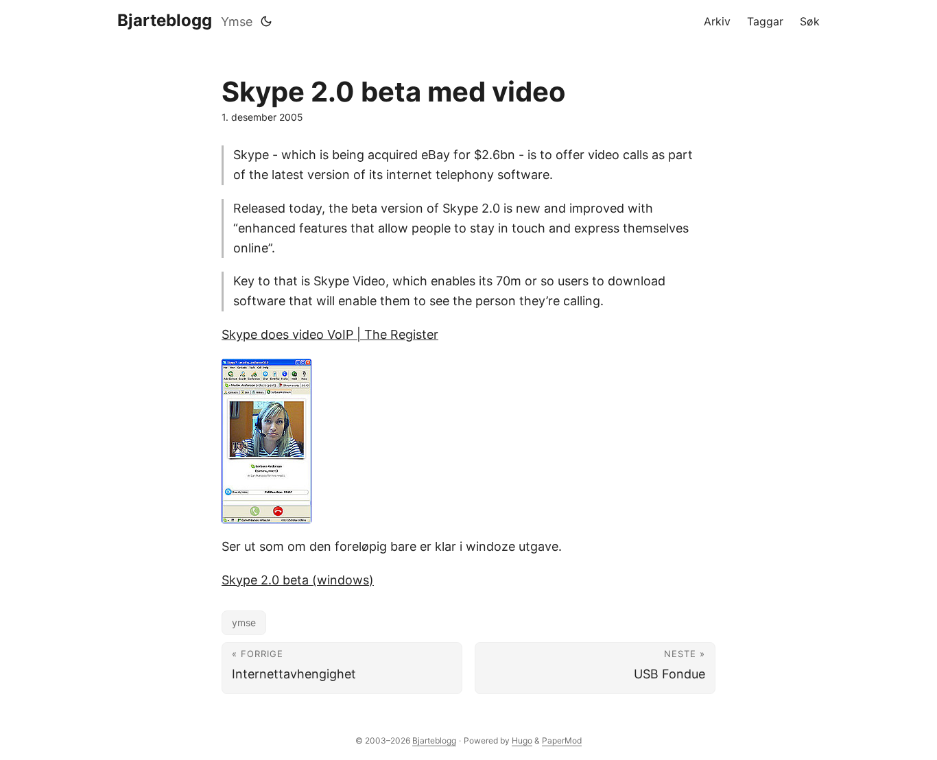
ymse (244, 622)
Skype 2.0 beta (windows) (298, 580)
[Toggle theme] (266, 21)
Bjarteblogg (164, 20)
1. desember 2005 (262, 117)
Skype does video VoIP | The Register (330, 334)
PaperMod (562, 740)
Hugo (522, 740)
